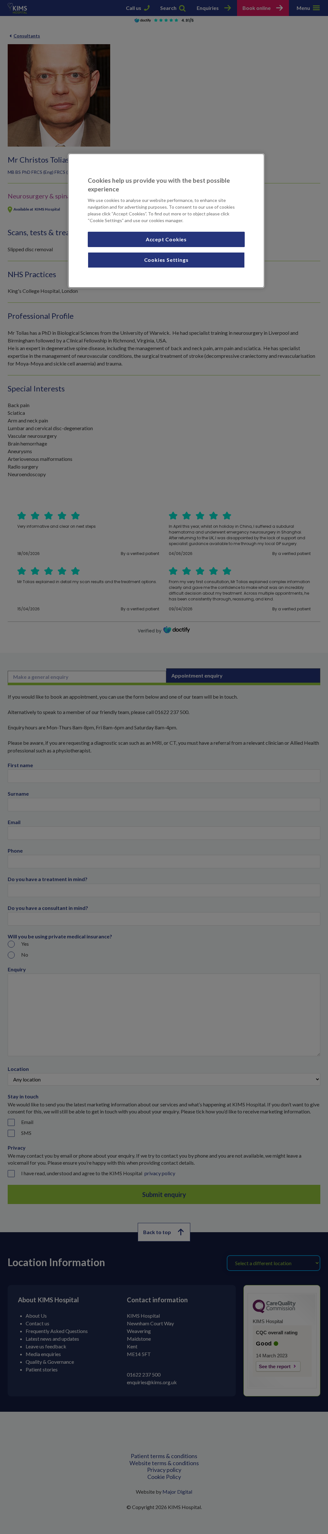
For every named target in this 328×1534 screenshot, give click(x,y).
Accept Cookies (166, 239)
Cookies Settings (166, 260)
